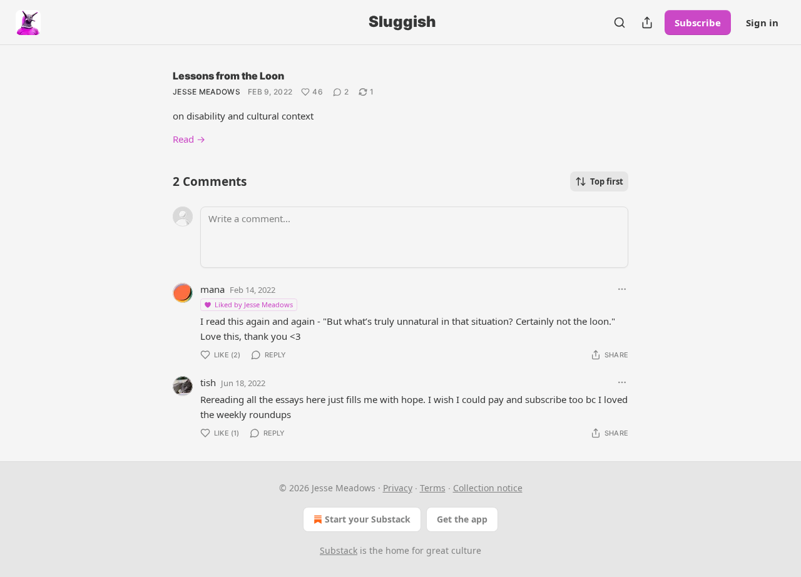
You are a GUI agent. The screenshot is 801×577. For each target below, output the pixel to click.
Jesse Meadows (206, 91)
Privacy (397, 488)
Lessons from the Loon (228, 75)
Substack (338, 550)
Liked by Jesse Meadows (254, 304)
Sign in (762, 22)
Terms (433, 488)
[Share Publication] (647, 22)
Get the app (462, 519)
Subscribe (698, 22)
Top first (606, 181)
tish (208, 382)
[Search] (619, 22)
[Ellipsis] (622, 289)
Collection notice (488, 488)
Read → (189, 139)
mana (212, 289)
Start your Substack (368, 519)
